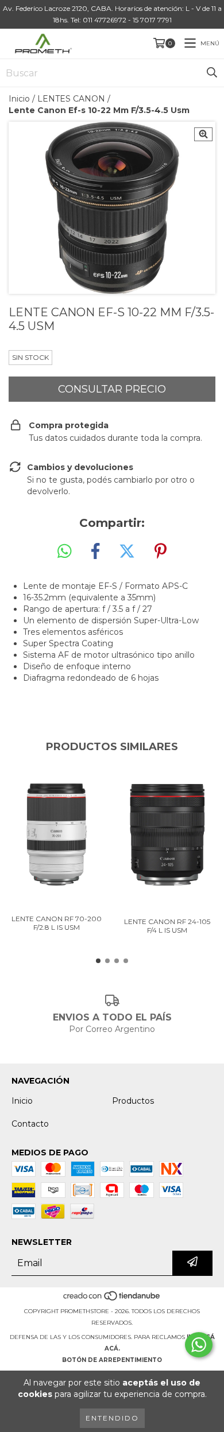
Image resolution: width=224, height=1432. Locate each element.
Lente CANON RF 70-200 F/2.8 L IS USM (56, 923)
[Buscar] (212, 73)
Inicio (19, 99)
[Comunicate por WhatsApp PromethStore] (199, 1344)
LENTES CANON (71, 99)
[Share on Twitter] (127, 551)
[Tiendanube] (112, 1299)
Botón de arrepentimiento (112, 1360)
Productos (133, 1101)
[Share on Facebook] (95, 551)
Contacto (30, 1124)
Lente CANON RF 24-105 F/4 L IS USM (167, 925)
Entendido (112, 1418)
